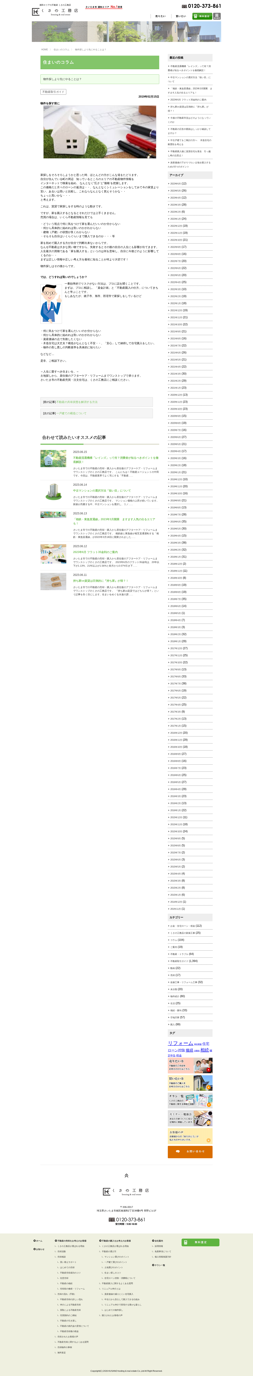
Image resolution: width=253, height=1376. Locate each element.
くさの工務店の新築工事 (182, 933)
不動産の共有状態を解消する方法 (77, 402)
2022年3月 (175, 289)
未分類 (173, 989)
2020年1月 (175, 472)
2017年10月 (176, 662)
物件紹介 (174, 996)
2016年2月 (175, 803)
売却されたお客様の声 (67, 1336)
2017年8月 (175, 676)
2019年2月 (175, 550)
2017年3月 (175, 711)
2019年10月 (176, 493)
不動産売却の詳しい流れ (71, 1299)
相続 (204, 1050)
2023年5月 (175, 190)
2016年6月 (175, 775)
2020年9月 (175, 416)
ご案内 (173, 947)
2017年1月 (175, 726)
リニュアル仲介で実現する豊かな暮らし (123, 1305)
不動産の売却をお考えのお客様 (71, 1241)
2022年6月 (175, 268)
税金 (179, 1055)
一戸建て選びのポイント (115, 1262)
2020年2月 (175, 465)
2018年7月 (175, 599)
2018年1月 (175, 641)
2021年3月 (175, 374)
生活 (172, 1003)
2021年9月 (175, 331)
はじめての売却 (67, 1267)
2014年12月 (176, 902)
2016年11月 (176, 740)
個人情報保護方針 (163, 1257)
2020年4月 (175, 451)
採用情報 (159, 1246)
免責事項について (163, 1251)
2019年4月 (175, 535)
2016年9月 (175, 754)
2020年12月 (176, 395)
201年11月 (175, 909)
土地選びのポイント (113, 1267)
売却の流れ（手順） (66, 1294)
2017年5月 (175, 697)
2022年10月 (176, 240)
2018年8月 (175, 592)
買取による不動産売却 (70, 1310)
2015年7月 (175, 852)
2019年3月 (175, 543)
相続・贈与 (176, 1010)
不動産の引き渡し (68, 1320)
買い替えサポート (68, 1262)
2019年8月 (175, 507)
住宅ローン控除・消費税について (119, 1278)
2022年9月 (175, 247)
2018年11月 (176, 571)
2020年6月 (175, 437)
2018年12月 (176, 564)
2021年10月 (176, 324)
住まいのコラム (61, 49)
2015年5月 (175, 866)
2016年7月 (175, 768)
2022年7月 (175, 261)
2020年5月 (175, 444)
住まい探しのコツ (112, 1273)
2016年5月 (175, 782)
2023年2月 (175, 212)
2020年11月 (176, 402)
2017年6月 (175, 690)
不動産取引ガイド (53, 91)
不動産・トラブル (179, 954)
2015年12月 (176, 817)
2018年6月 (175, 606)
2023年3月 (175, 205)
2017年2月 (175, 719)
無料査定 (61, 1352)
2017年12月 (176, 648)
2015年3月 (175, 880)
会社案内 (159, 1241)
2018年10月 (176, 578)
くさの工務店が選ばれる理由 (70, 1246)
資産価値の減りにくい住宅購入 (118, 1294)
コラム (173, 940)
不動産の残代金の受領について (74, 1326)
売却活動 (61, 1251)
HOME (44, 49)
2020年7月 (175, 430)
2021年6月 (175, 352)
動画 (172, 968)
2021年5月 (175, 359)
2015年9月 (175, 838)
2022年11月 (176, 233)
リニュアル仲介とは (111, 1289)
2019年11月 (176, 486)
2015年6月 (175, 859)
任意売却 (64, 1278)
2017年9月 (175, 669)
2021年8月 (175, 338)
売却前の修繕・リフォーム (72, 1289)
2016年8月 (175, 761)
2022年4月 (175, 282)
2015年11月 (176, 824)
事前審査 (198, 1044)
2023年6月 (175, 183)
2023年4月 (175, 197)
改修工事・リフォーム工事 (183, 982)
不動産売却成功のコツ (70, 1273)
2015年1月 (175, 895)
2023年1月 (175, 219)
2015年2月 (175, 888)
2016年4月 (175, 789)
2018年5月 (175, 613)
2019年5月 (175, 528)
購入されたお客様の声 (112, 1315)
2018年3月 (175, 627)
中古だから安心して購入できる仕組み (122, 1299)
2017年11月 (176, 655)
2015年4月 (175, 873)
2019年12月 (176, 479)
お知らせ (40, 1249)
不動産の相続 (66, 1283)
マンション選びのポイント (116, 1257)
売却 (172, 975)
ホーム (39, 1241)
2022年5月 (175, 275)
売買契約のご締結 (68, 1315)
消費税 (197, 1051)
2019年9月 (175, 500)
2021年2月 (175, 381)
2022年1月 (175, 303)
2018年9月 (175, 585)
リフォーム (180, 1043)
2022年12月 (176, 226)
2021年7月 (175, 345)
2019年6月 (175, 521)
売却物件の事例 (64, 1347)
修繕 (189, 1050)
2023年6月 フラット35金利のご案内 (188, 99)
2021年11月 (176, 317)
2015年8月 (175, 845)
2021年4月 (175, 366)
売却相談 (61, 1257)
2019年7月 (175, 514)
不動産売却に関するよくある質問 (72, 1342)
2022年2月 (175, 296)
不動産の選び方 (109, 1251)
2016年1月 (175, 810)
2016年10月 (176, 747)
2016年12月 (176, 733)
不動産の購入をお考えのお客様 (116, 1241)
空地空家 (174, 1017)
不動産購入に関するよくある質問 (117, 1283)
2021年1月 (175, 388)
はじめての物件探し (113, 1310)
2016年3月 (175, 796)
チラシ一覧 (160, 1265)
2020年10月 (176, 409)
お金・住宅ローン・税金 (182, 926)
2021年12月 (176, 310)
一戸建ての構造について (71, 413)
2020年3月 (175, 458)
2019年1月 (175, 557)
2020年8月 (175, 423)
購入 (172, 1024)
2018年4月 (175, 620)
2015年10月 (176, 831)
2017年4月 (175, 704)
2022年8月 (175, 254)
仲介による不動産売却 (70, 1305)
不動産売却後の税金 (69, 1331)
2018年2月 (175, 634)
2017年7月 (175, 683)
